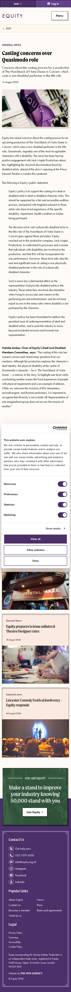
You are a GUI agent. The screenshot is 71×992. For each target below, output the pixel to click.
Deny (35, 560)
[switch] (62, 494)
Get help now (23, 848)
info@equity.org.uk (25, 862)
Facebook (20, 875)
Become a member (19, 910)
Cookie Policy (15, 946)
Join (16, 3)
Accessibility (15, 942)
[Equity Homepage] (13, 16)
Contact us (14, 905)
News (40, 900)
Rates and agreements (49, 910)
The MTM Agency (31, 973)
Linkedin (19, 882)
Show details (53, 528)
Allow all (35, 539)
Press (39, 905)
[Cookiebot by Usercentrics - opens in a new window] (52, 428)
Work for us (15, 916)
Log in (55, 3)
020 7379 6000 (24, 855)
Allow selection (35, 550)
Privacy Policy (15, 932)
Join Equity (33, 812)
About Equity (16, 900)
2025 (8, 28)
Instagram (20, 868)
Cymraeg (13, 937)
